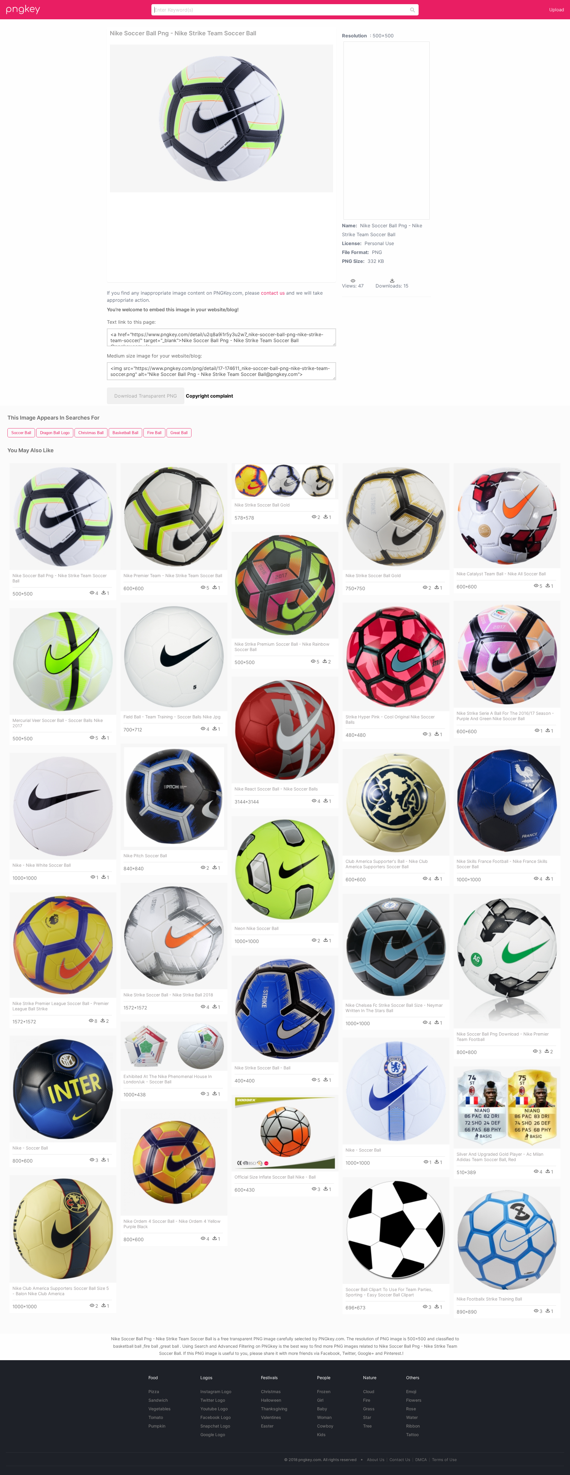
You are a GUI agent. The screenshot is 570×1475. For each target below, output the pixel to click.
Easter (267, 1425)
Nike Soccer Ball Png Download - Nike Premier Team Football (503, 1036)
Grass (369, 1408)
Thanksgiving (274, 1408)
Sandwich (158, 1400)
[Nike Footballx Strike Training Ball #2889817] (507, 1240)
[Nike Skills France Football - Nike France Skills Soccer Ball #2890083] (507, 801)
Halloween (271, 1400)
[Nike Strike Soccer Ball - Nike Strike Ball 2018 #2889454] (174, 936)
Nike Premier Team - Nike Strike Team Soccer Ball (173, 575)
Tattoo (412, 1434)
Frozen (323, 1391)
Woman (324, 1417)
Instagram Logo (215, 1391)
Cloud (368, 1391)
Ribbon (413, 1425)
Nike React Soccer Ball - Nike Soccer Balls (276, 788)
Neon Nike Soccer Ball (256, 928)
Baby (322, 1408)
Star (367, 1417)
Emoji (411, 1391)
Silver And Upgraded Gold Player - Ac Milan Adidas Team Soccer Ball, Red (500, 1157)
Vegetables (159, 1408)
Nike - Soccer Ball (30, 1147)
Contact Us (400, 1459)
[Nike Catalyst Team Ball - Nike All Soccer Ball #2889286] (507, 515)
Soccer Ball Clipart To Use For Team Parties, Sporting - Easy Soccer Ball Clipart (389, 1292)
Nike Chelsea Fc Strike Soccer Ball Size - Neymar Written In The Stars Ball (394, 1008)
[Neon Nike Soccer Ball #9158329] (285, 869)
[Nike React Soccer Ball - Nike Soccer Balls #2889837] (285, 730)
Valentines (271, 1417)
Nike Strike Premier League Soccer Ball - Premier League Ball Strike (60, 1006)
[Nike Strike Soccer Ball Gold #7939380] (285, 481)
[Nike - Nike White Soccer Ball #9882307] (63, 806)
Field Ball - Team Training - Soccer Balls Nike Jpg (172, 716)
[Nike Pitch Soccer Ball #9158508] (174, 797)
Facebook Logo (215, 1417)
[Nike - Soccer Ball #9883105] (396, 1091)
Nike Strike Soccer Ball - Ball (262, 1067)
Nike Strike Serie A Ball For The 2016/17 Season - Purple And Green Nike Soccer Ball (505, 716)
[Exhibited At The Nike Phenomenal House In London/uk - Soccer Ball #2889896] (174, 1046)
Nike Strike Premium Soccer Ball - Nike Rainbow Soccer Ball (282, 647)
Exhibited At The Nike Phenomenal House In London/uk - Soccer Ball (168, 1079)
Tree (367, 1425)
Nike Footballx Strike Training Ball (489, 1298)
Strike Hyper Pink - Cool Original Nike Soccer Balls (390, 719)
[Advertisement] (214, 236)
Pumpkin (156, 1425)
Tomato (155, 1417)
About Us (375, 1459)
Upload (556, 9)
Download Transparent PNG (145, 396)
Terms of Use (444, 1459)
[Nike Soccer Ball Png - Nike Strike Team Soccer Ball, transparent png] (221, 118)
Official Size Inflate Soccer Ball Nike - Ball (275, 1176)
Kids (321, 1434)
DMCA (421, 1459)
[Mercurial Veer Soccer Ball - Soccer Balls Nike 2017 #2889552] (63, 661)
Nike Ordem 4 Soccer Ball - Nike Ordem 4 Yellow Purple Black (172, 1224)
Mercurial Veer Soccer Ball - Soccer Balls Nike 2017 (57, 723)
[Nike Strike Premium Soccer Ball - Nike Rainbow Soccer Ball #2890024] (285, 585)
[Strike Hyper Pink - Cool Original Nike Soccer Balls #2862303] (396, 657)
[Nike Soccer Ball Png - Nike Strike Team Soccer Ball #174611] (63, 516)
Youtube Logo (214, 1408)
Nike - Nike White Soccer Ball (41, 865)
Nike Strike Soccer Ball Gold (262, 504)
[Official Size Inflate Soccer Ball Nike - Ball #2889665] (285, 1133)
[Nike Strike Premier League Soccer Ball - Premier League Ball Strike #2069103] (63, 945)
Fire (366, 1400)
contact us (273, 293)
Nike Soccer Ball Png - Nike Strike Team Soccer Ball (59, 578)
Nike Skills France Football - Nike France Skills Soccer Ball (502, 864)
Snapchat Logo (215, 1425)
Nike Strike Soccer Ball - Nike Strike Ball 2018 (168, 994)
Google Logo (212, 1434)
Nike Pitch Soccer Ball (145, 855)
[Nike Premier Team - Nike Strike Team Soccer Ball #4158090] (174, 516)
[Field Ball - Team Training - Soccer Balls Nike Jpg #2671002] (174, 657)
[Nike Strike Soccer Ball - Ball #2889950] (285, 1008)
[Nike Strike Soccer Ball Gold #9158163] (396, 516)
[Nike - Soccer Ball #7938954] (63, 1089)
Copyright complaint (209, 396)
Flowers (414, 1400)
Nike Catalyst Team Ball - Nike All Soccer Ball (501, 573)
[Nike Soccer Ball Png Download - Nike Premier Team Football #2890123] (507, 961)
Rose (411, 1408)
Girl (320, 1400)
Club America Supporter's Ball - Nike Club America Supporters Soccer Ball (387, 864)
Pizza (153, 1391)
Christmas (271, 1391)
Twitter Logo (212, 1400)
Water (412, 1417)
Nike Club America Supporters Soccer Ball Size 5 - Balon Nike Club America (60, 1291)
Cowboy (325, 1425)
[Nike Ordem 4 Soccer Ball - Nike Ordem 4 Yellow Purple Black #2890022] (174, 1162)
